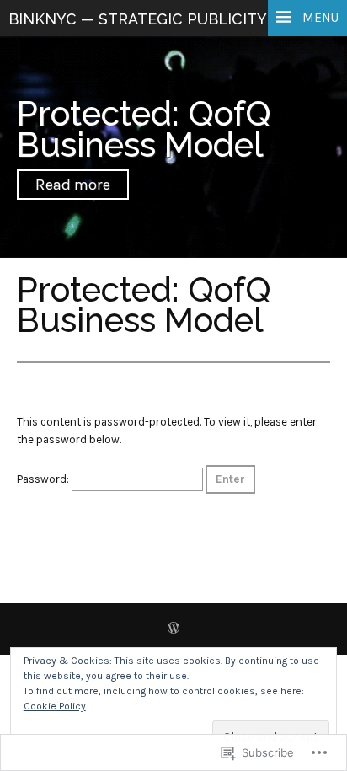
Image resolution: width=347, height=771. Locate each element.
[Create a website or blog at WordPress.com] (173, 629)
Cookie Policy (55, 706)
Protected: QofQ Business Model (144, 129)
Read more (72, 184)
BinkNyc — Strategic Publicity (137, 19)
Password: (44, 479)
